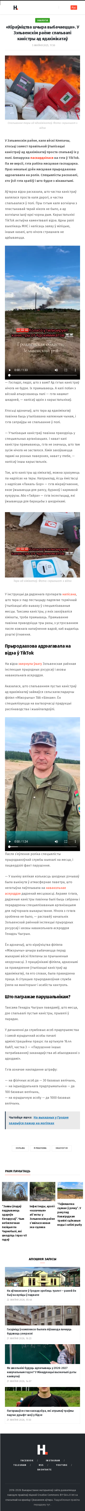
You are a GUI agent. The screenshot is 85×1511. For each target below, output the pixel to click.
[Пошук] (62, 7)
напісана (69, 594)
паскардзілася (41, 158)
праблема (40, 1148)
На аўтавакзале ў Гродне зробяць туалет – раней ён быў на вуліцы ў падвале (41, 1293)
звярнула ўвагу (30, 664)
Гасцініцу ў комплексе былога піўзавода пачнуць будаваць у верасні (39, 1331)
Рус (74, 7)
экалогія (62, 1148)
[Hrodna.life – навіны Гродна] (16, 7)
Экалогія (42, 20)
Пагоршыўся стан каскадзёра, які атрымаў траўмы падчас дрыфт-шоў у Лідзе (40, 1413)
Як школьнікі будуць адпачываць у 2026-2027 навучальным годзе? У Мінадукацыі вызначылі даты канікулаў (41, 1372)
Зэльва (20, 1148)
